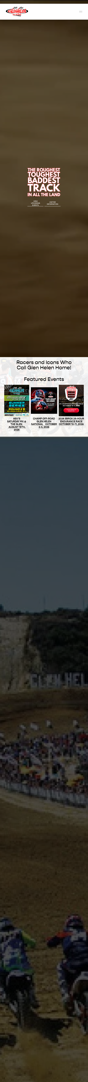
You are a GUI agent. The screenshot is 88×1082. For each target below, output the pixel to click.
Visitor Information (52, 203)
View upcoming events (35, 203)
